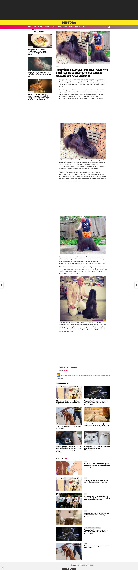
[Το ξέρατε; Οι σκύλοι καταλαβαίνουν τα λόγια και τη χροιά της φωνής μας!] (97, 414)
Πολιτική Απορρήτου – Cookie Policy (78, 565)
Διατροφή (77, 26)
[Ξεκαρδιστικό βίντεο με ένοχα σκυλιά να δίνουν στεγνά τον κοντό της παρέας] (69, 517)
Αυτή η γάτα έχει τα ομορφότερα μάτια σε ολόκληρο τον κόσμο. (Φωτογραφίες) (97, 448)
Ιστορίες (40, 26)
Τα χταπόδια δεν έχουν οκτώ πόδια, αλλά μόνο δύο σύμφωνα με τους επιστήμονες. (96, 402)
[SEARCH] (106, 27)
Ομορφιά (71, 26)
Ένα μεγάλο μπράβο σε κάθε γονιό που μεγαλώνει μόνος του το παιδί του (39, 74)
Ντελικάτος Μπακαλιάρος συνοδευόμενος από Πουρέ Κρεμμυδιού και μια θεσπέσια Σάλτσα (37, 51)
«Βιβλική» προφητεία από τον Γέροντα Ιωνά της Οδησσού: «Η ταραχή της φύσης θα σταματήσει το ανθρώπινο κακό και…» (39, 96)
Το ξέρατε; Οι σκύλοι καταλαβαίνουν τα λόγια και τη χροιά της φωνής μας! (96, 425)
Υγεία (65, 26)
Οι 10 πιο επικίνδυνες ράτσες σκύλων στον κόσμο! (68, 427)
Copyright (72, 564)
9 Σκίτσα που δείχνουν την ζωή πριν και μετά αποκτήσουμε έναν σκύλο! (68, 402)
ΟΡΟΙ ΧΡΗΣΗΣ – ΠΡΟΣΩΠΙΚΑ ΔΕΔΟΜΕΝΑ (85, 564)
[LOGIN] (109, 27)
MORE (83, 26)
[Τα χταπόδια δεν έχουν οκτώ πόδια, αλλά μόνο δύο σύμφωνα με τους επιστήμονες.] (97, 392)
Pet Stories (60, 379)
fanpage (65, 370)
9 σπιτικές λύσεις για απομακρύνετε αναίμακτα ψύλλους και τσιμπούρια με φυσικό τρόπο (97, 465)
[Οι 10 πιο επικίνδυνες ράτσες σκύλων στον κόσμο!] (69, 416)
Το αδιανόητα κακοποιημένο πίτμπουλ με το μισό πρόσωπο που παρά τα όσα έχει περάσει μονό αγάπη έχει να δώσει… (68, 449)
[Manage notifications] (2, 567)
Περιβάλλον (91, 398)
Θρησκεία (30, 92)
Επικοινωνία (90, 565)
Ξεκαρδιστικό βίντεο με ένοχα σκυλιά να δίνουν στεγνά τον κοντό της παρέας (96, 515)
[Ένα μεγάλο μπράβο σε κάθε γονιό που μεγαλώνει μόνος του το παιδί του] (40, 64)
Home (29, 26)
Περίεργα (46, 26)
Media (34, 26)
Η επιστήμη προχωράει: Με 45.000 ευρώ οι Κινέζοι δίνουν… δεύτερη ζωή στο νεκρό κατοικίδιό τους (97, 498)
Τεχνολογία (59, 26)
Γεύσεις (30, 47)
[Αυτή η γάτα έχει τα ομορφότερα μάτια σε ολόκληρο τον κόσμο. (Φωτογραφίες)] (97, 438)
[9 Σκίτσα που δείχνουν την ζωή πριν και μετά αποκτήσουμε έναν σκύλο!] (69, 392)
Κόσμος (53, 26)
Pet (57, 398)
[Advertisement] (69, 10)
